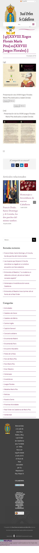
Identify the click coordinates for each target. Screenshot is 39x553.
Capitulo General (10, 328)
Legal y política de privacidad (26, 530)
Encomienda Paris (10, 343)
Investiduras (8, 379)
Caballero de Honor (10, 313)
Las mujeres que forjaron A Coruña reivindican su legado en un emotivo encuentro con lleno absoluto (16, 264)
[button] (4, 202)
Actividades (8, 308)
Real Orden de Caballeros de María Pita (17, 409)
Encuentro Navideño (11, 348)
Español (24, 1)
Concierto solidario (10, 333)
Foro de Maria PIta (10, 359)
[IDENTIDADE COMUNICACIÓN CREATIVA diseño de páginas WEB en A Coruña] (14, 536)
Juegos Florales (9, 384)
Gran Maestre (9, 369)
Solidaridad (8, 414)
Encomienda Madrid (11, 338)
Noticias (7, 394)
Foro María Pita (9, 364)
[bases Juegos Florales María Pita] (19, 121)
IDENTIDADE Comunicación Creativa (24, 536)
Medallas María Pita (11, 389)
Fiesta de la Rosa (10, 354)
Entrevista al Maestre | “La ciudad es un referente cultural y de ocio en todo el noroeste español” (17, 275)
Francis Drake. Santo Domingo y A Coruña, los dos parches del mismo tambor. (10, 214)
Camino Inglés (9, 323)
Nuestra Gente (9, 399)
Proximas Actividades (11, 404)
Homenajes (8, 374)
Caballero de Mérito (10, 318)
